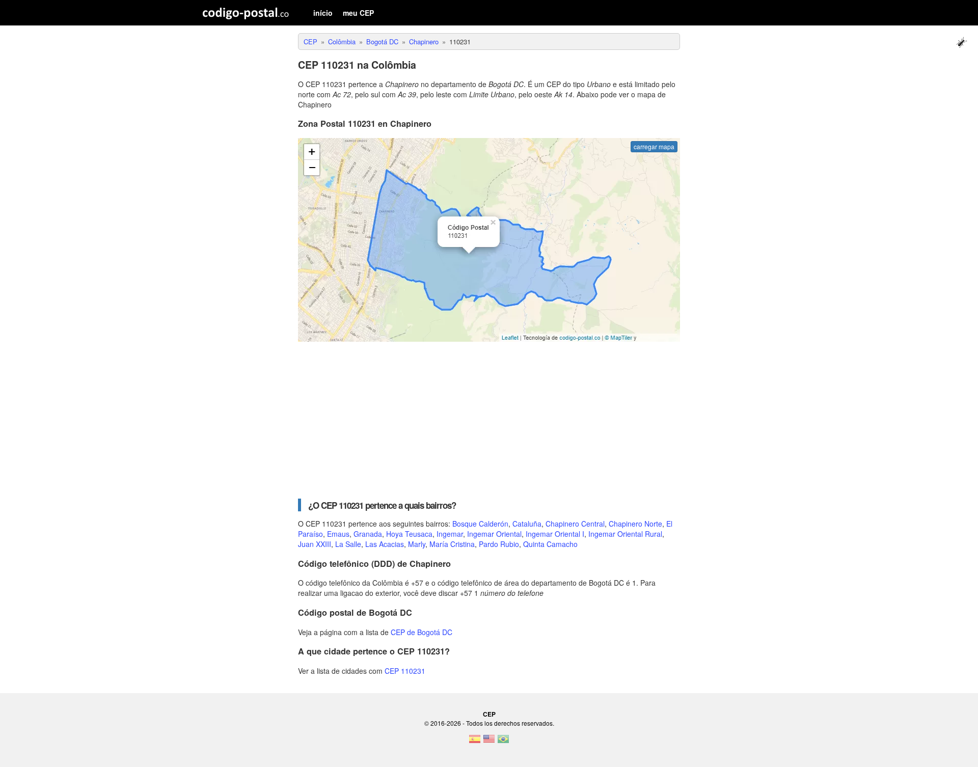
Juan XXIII (314, 544)
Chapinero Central (575, 523)
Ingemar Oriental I (555, 534)
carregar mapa (654, 146)
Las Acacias (384, 544)
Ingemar (450, 534)
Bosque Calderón (480, 523)
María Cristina (452, 544)
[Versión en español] (475, 742)
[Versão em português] (503, 742)
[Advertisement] (489, 420)
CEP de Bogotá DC (421, 632)
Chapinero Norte (635, 523)
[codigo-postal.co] (246, 12)
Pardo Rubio (499, 544)
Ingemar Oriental (494, 534)
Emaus (338, 534)
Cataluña (526, 523)
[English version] (489, 742)
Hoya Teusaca (409, 534)
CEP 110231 (405, 671)
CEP (489, 714)
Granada (368, 534)
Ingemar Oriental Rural (625, 534)
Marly (416, 544)
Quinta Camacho (550, 544)
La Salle (348, 544)
